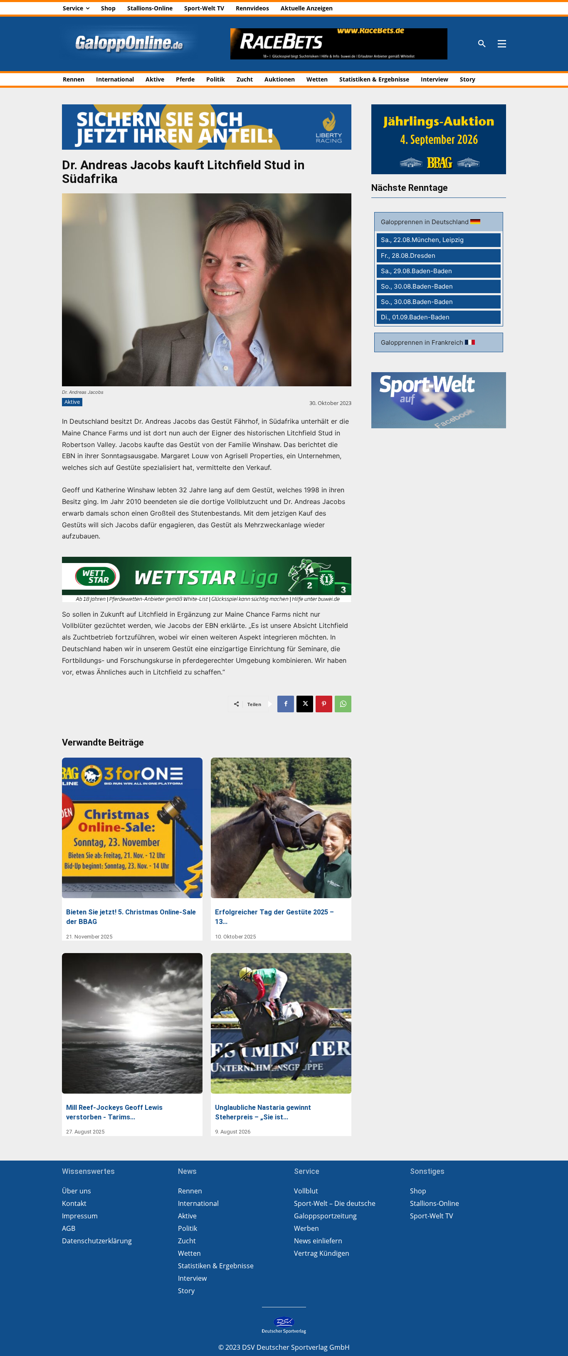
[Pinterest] (324, 704)
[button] (482, 44)
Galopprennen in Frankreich (423, 342)
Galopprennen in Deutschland (425, 222)
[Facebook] (285, 704)
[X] (304, 704)
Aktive (72, 401)
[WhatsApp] (343, 704)
